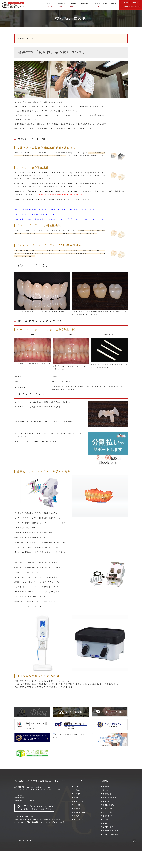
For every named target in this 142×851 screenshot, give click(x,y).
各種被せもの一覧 (27, 38)
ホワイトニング (109, 801)
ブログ (76, 816)
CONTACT (29, 840)
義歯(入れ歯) (108, 808)
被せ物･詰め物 (108, 805)
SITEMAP (18, 840)
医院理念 (77, 805)
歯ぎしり (106, 823)
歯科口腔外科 (108, 816)
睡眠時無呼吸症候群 (110, 830)
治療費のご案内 (80, 812)
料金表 (114, 5)
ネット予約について (81, 801)
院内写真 (77, 808)
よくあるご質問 (100, 5)
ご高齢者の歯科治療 (110, 834)
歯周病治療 (107, 794)
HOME (76, 786)
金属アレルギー (109, 827)
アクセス (77, 797)
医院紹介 (77, 790)
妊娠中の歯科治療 (109, 797)
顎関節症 (106, 819)
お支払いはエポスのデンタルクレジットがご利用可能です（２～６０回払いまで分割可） (48, 433)
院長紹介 (85, 5)
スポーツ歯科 (108, 812)
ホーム (50, 5)
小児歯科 (106, 790)
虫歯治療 (106, 786)
